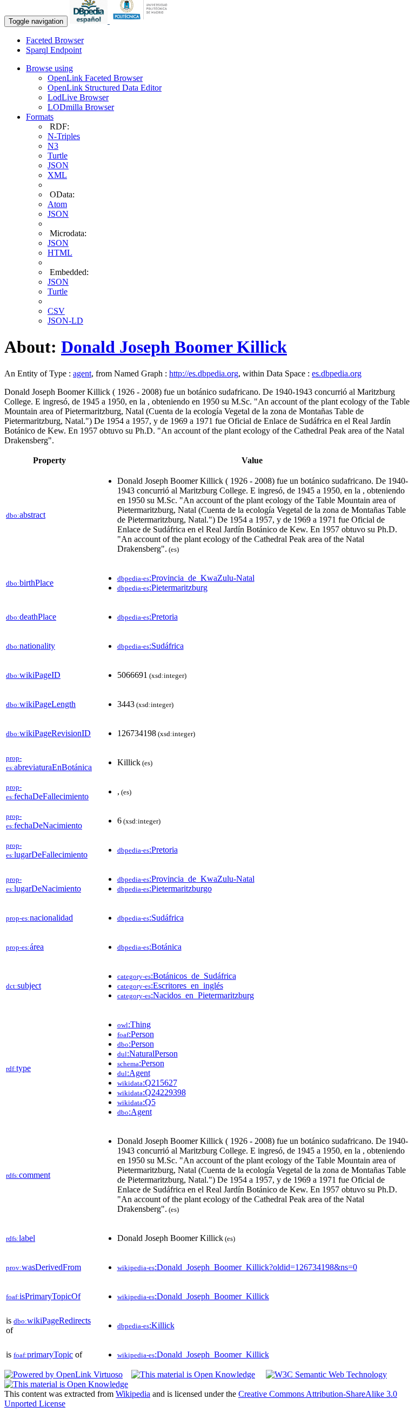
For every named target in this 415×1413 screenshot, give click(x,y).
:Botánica (149, 946)
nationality (30, 645)
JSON (58, 165)
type (18, 1068)
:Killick (146, 1325)
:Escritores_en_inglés (170, 985)
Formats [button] (39, 116)
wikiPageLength (41, 704)
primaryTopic (43, 1354)
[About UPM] (142, 20)
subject (23, 985)
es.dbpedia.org (337, 373)
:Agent (133, 1073)
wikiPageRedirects (52, 1320)
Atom (57, 204)
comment (28, 1174)
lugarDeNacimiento (43, 884)
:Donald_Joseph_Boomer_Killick (193, 1296)
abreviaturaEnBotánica (49, 763)
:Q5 (136, 1102)
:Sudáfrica (150, 645)
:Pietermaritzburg (162, 587)
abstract (25, 514)
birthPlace (29, 582)
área (25, 946)
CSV (56, 310)
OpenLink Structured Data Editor (105, 87)
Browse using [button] (49, 68)
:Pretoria (147, 616)
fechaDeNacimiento (44, 821)
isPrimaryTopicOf (43, 1296)
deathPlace (31, 616)
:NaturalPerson (147, 1053)
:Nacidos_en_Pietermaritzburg (185, 995)
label (20, 1238)
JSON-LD (65, 320)
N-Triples (64, 136)
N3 (53, 145)
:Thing (134, 1024)
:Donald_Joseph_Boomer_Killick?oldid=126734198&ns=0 (237, 1267)
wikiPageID (33, 675)
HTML (60, 252)
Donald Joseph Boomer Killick (174, 346)
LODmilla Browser (81, 107)
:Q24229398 (151, 1092)
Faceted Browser (55, 40)
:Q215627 (147, 1082)
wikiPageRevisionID (48, 733)
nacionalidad (39, 917)
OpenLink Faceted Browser (95, 78)
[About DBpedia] (90, 20)
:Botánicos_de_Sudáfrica (176, 975)
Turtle (58, 155)
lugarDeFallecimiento (47, 850)
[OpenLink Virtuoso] (63, 1374)
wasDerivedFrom (43, 1267)
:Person (135, 1034)
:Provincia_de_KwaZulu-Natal (186, 577)
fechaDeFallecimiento (47, 792)
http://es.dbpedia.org (203, 373)
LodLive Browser (78, 97)
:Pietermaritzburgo (164, 888)
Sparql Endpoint (54, 49)
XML (57, 175)
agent (82, 373)
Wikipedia (133, 1393)
